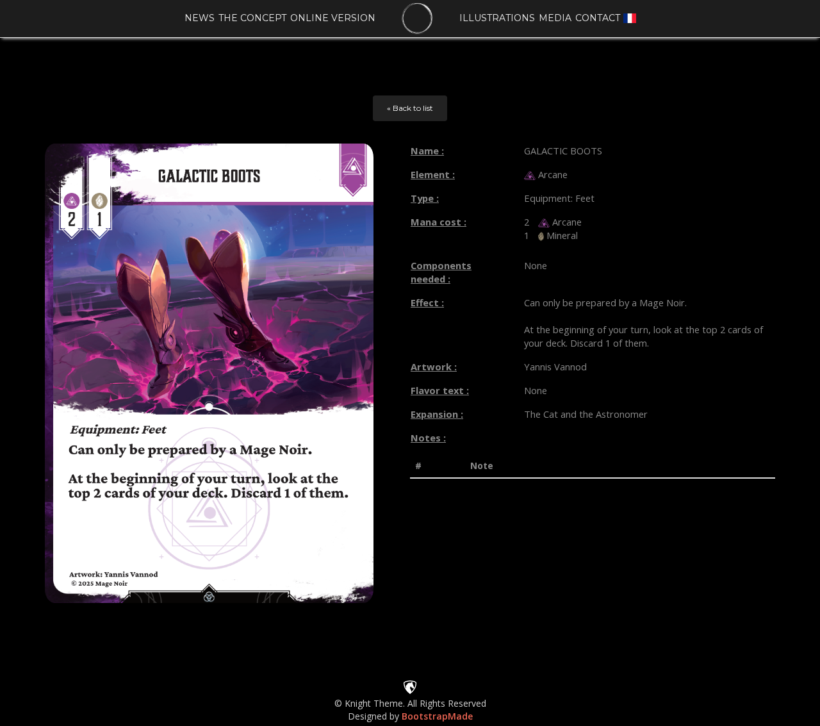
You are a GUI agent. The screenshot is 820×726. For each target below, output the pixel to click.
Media (555, 18)
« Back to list (410, 108)
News (199, 18)
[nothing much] (410, 686)
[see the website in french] (629, 18)
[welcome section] (417, 18)
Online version (332, 18)
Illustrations (497, 18)
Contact (597, 18)
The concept (252, 18)
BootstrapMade (437, 716)
